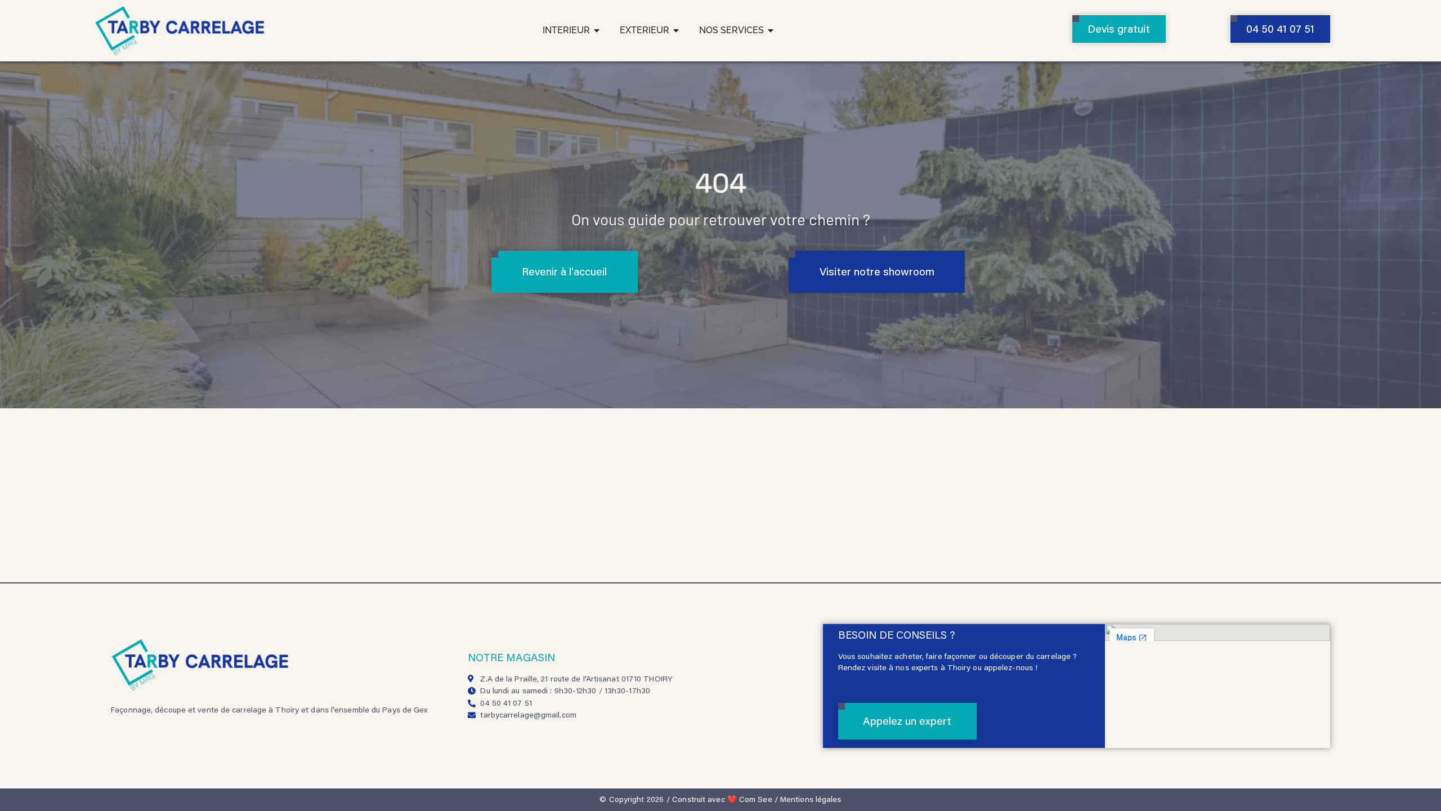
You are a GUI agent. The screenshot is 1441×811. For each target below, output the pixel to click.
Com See (755, 799)
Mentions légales (811, 799)
